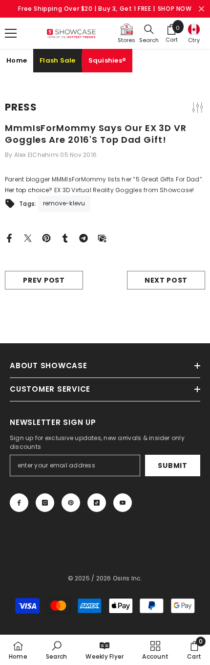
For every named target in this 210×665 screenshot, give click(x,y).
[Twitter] (27, 237)
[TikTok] (96, 502)
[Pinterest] (46, 237)
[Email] (102, 237)
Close (201, 9)
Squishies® (107, 60)
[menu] (11, 33)
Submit (172, 465)
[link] (56, 650)
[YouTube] (122, 502)
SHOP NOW (175, 8)
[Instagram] (45, 502)
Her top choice (27, 190)
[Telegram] (83, 237)
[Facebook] (9, 237)
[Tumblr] (65, 237)
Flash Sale (58, 60)
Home (16, 60)
